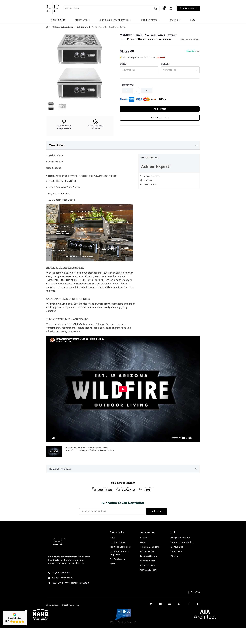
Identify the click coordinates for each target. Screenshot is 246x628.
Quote (147, 490)
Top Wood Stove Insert (120, 547)
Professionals (58, 20)
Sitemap (175, 556)
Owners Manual (54, 161)
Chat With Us (128, 490)
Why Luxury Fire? (148, 570)
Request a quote (160, 117)
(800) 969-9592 (105, 490)
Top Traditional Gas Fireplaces (119, 553)
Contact (144, 538)
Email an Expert (150, 184)
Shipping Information (181, 538)
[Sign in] (170, 8)
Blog (192, 20)
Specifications (53, 168)
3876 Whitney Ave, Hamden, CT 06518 (70, 583)
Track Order (176, 551)
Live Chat (148, 180)
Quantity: (128, 85)
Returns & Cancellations (182, 542)
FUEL (123, 63)
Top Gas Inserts (117, 559)
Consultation (177, 547)
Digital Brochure (54, 155)
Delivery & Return (148, 556)
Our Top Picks (149, 20)
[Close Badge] (26, 611)
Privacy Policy (147, 551)
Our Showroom (147, 561)
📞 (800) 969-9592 (188, 8)
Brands (174, 20)
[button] (123, 145)
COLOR (165, 63)
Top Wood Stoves (118, 542)
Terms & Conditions (149, 547)
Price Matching (147, 565)
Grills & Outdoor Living (114, 20)
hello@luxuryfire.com (62, 578)
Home (112, 538)
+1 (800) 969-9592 (152, 176)
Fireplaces (81, 20)
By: (145, 39)
